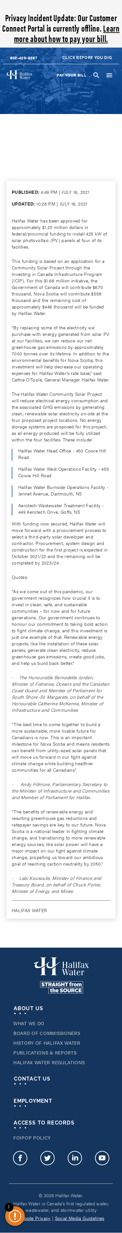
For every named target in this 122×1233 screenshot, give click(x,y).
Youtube (101, 1161)
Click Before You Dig (87, 57)
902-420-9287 (23, 58)
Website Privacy (34, 1218)
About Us (28, 1008)
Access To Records (44, 1123)
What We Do (29, 1023)
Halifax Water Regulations (49, 1062)
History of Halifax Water (46, 1042)
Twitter (47, 1161)
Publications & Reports (44, 1052)
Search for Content (96, 75)
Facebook (20, 1161)
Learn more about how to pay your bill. (67, 33)
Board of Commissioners (46, 1033)
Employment (33, 1101)
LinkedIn (74, 1161)
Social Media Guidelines (79, 1218)
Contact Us (32, 1079)
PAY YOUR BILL (71, 75)
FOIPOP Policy (32, 1137)
